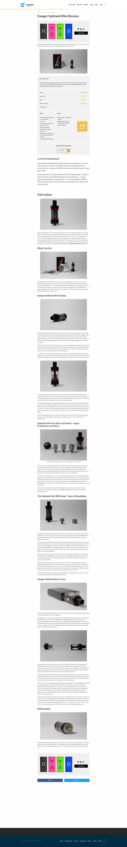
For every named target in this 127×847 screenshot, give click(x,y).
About (61, 841)
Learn (91, 4)
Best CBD (79, 4)
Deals (101, 4)
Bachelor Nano (65, 702)
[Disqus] (63, 804)
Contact (76, 841)
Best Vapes (72, 4)
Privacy (89, 841)
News (96, 4)
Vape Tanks (46, 12)
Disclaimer (83, 841)
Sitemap (95, 841)
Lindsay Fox (39, 12)
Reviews (86, 4)
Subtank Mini (40, 238)
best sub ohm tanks (73, 236)
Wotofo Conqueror (76, 702)
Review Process (68, 841)
